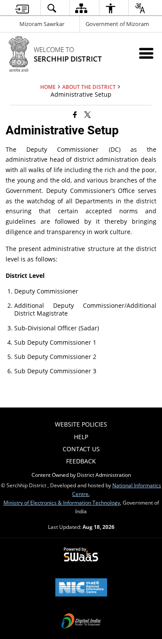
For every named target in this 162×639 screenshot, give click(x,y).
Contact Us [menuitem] (81, 449)
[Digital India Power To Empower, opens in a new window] (81, 622)
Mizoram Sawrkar (41, 24)
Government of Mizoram (117, 24)
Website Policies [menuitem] (81, 424)
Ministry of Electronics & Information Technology (61, 502)
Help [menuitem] (81, 437)
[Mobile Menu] (146, 53)
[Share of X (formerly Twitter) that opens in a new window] (87, 114)
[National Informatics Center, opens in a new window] (81, 588)
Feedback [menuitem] (81, 461)
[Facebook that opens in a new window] (75, 114)
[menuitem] (21, 8)
